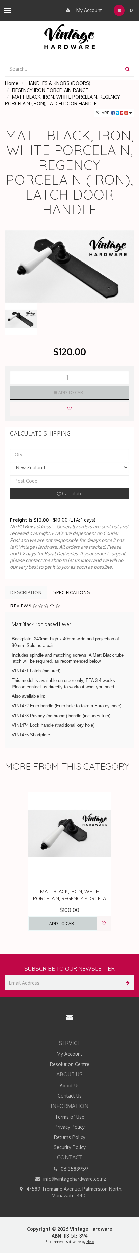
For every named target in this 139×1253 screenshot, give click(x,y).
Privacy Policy (70, 1127)
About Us (70, 1085)
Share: (103, 112)
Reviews (21, 605)
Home (11, 83)
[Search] (127, 68)
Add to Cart (71, 392)
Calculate (72, 493)
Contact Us (70, 1096)
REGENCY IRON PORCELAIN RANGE (50, 90)
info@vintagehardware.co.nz (74, 1179)
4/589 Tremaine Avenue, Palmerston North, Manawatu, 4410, (73, 1192)
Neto (90, 1241)
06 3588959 (73, 1169)
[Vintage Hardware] (70, 36)
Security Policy (70, 1147)
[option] (69, 266)
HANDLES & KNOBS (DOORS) (58, 83)
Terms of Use (69, 1117)
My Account (88, 10)
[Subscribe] (126, 982)
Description (26, 592)
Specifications (71, 592)
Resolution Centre (69, 1064)
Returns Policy (69, 1137)
